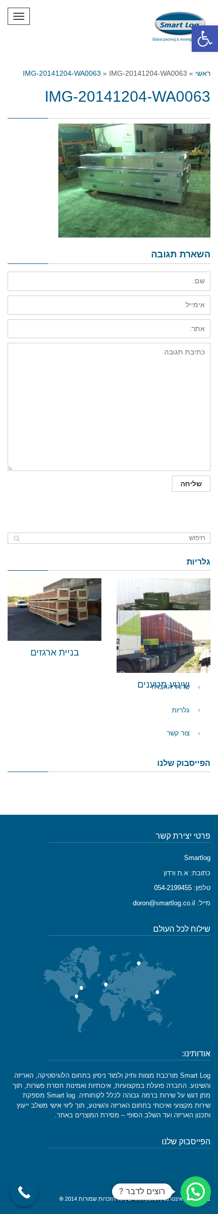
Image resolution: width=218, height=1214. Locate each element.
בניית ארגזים (54, 652)
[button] (205, 38)
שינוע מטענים (163, 684)
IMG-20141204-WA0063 (62, 73)
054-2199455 (173, 888)
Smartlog (197, 858)
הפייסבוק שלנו (183, 763)
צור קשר (178, 733)
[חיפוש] (16, 538)
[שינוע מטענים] (163, 641)
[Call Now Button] (24, 1192)
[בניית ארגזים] (54, 609)
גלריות (181, 710)
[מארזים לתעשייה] (163, 609)
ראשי (202, 73)
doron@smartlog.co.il (164, 903)
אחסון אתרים (143, 1199)
